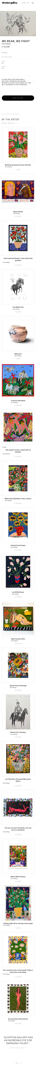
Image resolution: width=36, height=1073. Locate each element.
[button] (25, 2)
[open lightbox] (18, 23)
